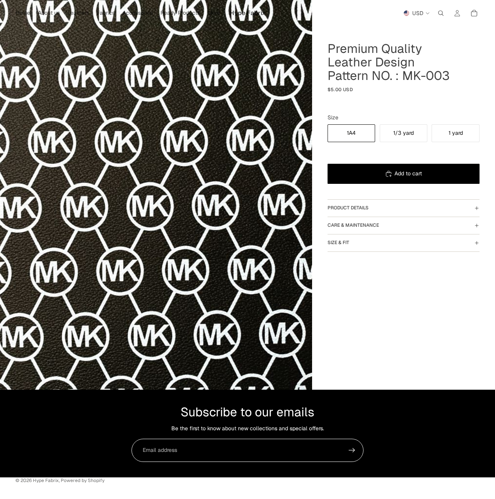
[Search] (440, 13)
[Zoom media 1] (156, 195)
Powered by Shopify (82, 480)
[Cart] (474, 13)
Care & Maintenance (353, 225)
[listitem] (214, 13)
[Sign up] (352, 450)
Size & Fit (338, 242)
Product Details (348, 208)
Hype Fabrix (46, 480)
